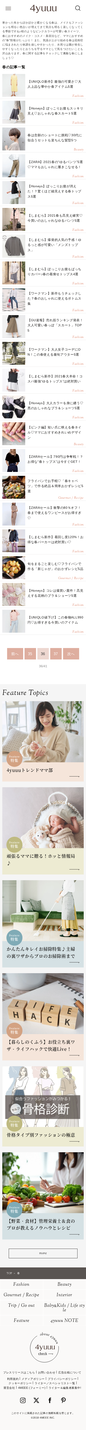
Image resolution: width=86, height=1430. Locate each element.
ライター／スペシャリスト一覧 (55, 1383)
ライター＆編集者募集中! (65, 1387)
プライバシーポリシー (62, 1379)
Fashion (21, 1284)
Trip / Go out (21, 1305)
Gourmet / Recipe (21, 1295)
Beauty (65, 1284)
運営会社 (9, 1387)
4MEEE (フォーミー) (32, 1387)
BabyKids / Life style (64, 1308)
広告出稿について (69, 1372)
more (43, 1253)
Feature (21, 1321)
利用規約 (13, 1379)
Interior (64, 1295)
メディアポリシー (33, 1379)
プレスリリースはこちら (19, 1372)
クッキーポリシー (20, 1383)
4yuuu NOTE (64, 1321)
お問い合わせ (46, 1372)
